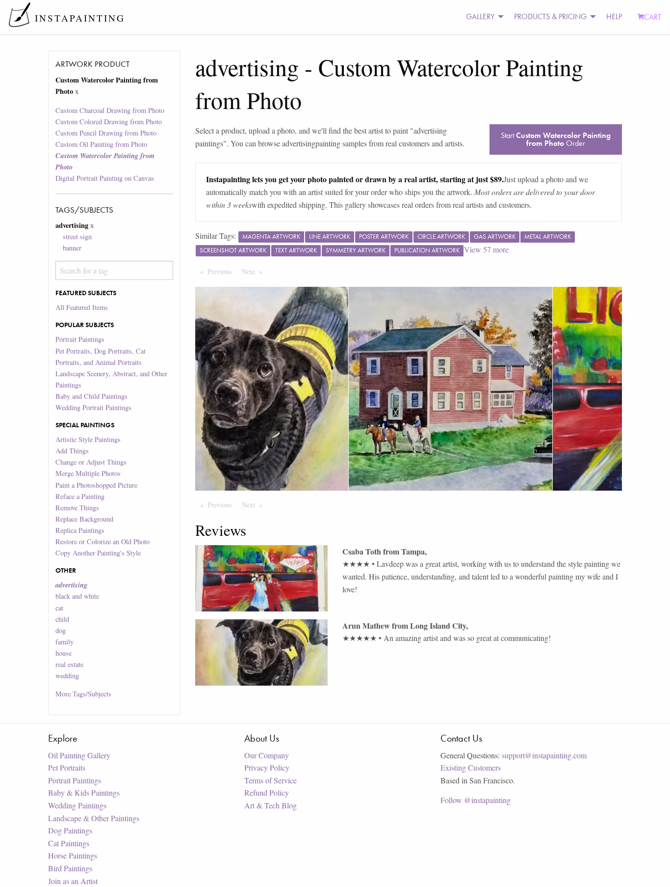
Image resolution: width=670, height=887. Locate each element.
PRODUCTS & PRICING (550, 16)
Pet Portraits (66, 767)
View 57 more (486, 249)
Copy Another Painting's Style (98, 552)
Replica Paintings (79, 530)
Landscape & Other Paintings (93, 818)
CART (652, 17)
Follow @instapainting (475, 800)
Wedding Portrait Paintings (93, 407)
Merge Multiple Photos (88, 473)
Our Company (266, 755)
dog (60, 630)
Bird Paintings (70, 868)
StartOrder (556, 139)
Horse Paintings (72, 855)
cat (59, 607)
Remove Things (77, 507)
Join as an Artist (73, 881)
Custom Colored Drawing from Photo (108, 121)
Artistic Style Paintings (88, 439)
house (63, 653)
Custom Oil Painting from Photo (101, 144)
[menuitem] (482, 17)
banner (72, 247)
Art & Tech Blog (270, 805)
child (62, 619)
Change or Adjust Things (91, 462)
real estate (69, 664)
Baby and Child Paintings (91, 396)
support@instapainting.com (544, 755)
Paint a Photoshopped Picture (96, 485)
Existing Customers (470, 767)
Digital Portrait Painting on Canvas (104, 178)
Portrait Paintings (79, 339)
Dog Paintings (70, 830)
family (64, 641)
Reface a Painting (79, 496)
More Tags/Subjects (83, 693)
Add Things (72, 450)
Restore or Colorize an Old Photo (102, 541)
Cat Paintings (68, 843)
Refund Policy (266, 792)
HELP (614, 16)
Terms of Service (270, 780)
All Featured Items (81, 307)
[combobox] (114, 270)
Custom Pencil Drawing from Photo (105, 133)
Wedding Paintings (77, 805)
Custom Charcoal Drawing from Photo (109, 110)
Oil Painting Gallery (79, 755)
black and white (77, 596)
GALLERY (480, 16)
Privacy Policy (266, 767)
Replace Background (84, 519)
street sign (77, 236)
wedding (67, 675)
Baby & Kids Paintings (84, 792)
